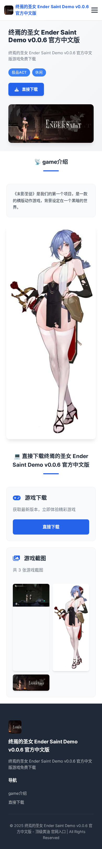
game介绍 (17, 793)
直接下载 (30, 89)
